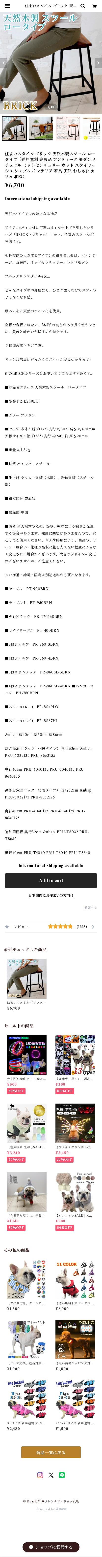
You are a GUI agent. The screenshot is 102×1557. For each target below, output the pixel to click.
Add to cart (51, 880)
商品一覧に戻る (51, 1452)
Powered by (45, 1509)
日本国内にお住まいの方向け (51, 895)
